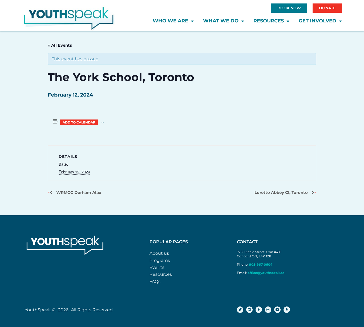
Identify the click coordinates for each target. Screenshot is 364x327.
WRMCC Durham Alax (78, 192)
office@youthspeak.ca (266, 273)
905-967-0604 (261, 264)
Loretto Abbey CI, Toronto (281, 192)
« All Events (60, 45)
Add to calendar (79, 122)
